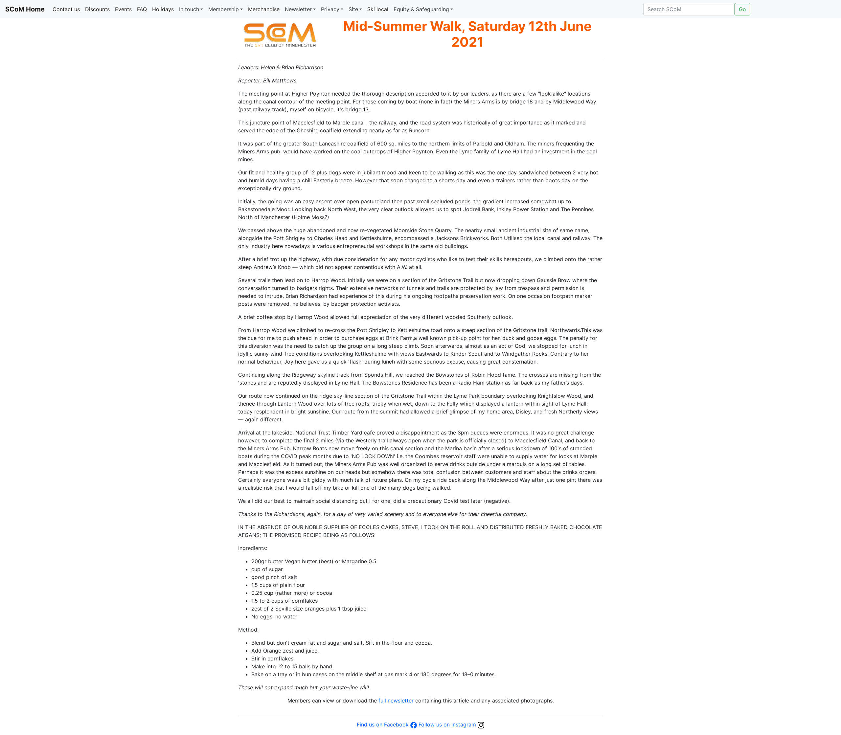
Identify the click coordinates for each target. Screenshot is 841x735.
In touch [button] (189, 9)
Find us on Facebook (383, 724)
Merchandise (264, 9)
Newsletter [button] (298, 9)
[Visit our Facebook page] (413, 724)
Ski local (377, 9)
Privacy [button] (330, 9)
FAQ (142, 9)
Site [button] (353, 9)
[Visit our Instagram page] (481, 724)
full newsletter (396, 700)
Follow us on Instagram (447, 724)
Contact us (66, 9)
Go (742, 9)
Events (123, 9)
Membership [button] (223, 9)
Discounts (97, 9)
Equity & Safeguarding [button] (421, 9)
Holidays (163, 9)
